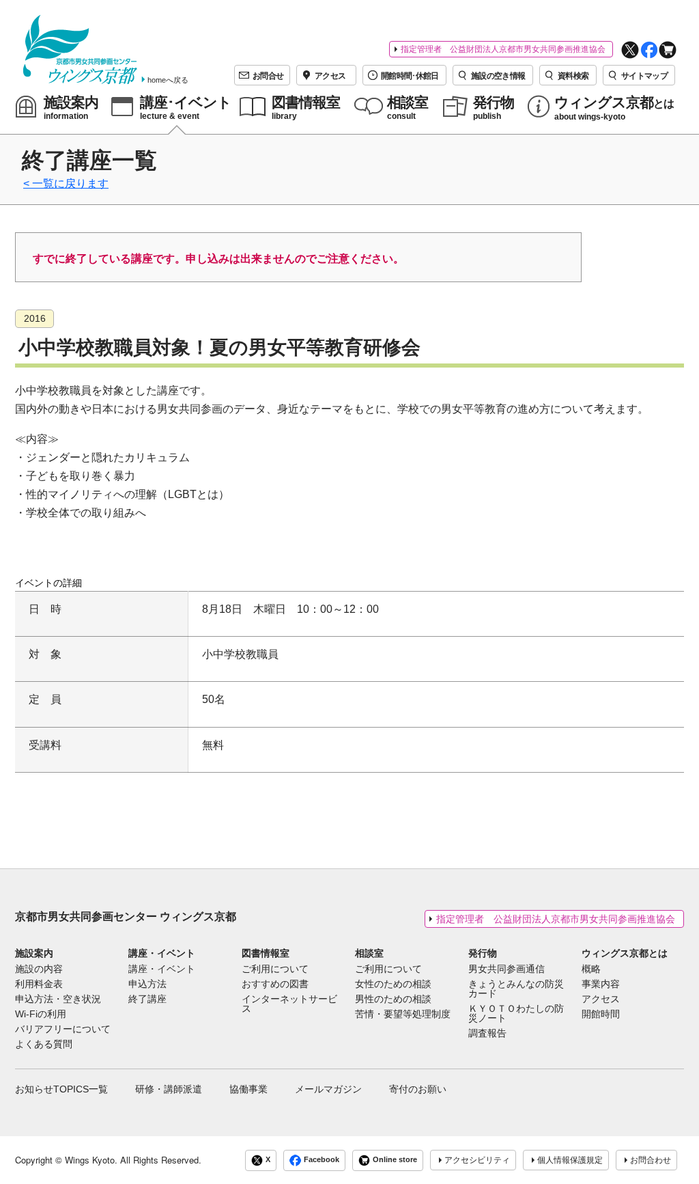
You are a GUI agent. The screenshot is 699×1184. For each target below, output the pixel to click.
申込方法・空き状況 (58, 999)
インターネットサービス (289, 1004)
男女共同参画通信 (506, 969)
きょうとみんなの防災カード (516, 989)
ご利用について (275, 969)
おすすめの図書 (275, 984)
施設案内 (34, 953)
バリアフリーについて (63, 1029)
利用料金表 (39, 984)
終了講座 (147, 999)
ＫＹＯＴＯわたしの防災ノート (516, 1013)
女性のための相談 (393, 984)
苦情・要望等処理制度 (403, 1014)
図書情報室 (265, 953)
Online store (395, 1159)
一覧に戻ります (70, 183)
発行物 (482, 953)
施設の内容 (39, 969)
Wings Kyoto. (91, 1159)
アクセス (601, 999)
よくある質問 (43, 1044)
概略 (591, 969)
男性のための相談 (393, 999)
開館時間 (601, 1014)
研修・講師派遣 (168, 1089)
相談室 (369, 953)
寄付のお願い (417, 1089)
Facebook (321, 1159)
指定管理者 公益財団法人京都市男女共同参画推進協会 (503, 49)
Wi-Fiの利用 (40, 1014)
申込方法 (147, 984)
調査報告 (487, 1033)
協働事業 (248, 1089)
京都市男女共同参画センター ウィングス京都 (125, 916)
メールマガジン (328, 1089)
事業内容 (601, 984)
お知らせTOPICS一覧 (61, 1089)
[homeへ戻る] (80, 49)
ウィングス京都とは (625, 953)
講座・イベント (161, 953)
